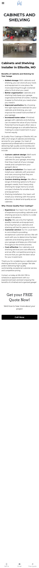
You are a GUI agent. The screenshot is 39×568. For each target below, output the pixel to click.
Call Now (19, 317)
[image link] (19, 3)
